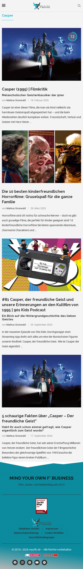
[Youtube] (37, 562)
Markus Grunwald (16, 100)
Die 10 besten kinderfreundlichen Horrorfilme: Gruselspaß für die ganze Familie (37, 196)
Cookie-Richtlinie (54, 532)
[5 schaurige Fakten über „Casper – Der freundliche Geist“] (41, 381)
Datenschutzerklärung (26, 532)
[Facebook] (15, 562)
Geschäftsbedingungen (41, 537)
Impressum (52, 528)
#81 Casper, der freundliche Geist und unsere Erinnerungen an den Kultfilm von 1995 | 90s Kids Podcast (40, 304)
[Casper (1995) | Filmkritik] (41, 54)
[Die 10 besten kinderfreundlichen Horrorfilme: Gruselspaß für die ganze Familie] (41, 156)
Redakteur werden (29, 528)
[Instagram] (22, 562)
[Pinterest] (29, 562)
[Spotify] (44, 562)
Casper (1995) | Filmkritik (24, 89)
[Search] (79, 5)
